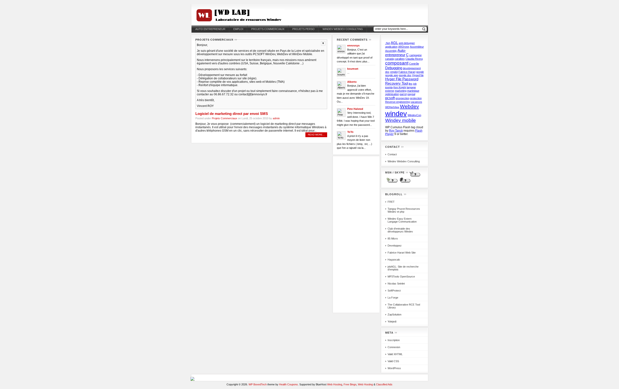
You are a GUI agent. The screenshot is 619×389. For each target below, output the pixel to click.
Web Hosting (334, 384)
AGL (394, 43)
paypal (411, 94)
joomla (389, 87)
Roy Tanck (396, 130)
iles (411, 83)
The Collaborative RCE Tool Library (404, 306)
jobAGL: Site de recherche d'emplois (403, 268)
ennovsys (353, 45)
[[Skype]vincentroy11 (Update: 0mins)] (391, 182)
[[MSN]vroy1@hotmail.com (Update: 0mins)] (414, 176)
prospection (402, 98)
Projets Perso (303, 29)
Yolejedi (392, 321)
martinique (413, 90)
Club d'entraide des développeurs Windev (400, 230)
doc (387, 71)
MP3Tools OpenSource (401, 276)
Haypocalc (394, 259)
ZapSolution (394, 314)
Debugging (393, 68)
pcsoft (390, 98)
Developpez (395, 245)
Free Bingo (350, 384)
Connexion (394, 347)
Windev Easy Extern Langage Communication (402, 220)
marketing (400, 90)
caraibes (400, 58)
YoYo (350, 131)
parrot (403, 94)
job (415, 83)
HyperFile (418, 75)
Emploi (238, 29)
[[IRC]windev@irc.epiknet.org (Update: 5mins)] (404, 182)
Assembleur (417, 46)
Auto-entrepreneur (395, 52)
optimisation (392, 94)
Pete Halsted (355, 108)
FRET (391, 201)
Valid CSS (393, 361)
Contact (392, 154)
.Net (387, 43)
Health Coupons (288, 384)
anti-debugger (407, 43)
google (420, 71)
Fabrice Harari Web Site (402, 252)
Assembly (391, 50)
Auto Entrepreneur (210, 29)
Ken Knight (399, 87)
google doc (405, 75)
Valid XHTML (395, 354)
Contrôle (414, 63)
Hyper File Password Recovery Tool (401, 81)
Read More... (316, 134)
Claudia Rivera (414, 58)
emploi (394, 71)
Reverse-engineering (397, 101)
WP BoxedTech (258, 384)
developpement (412, 68)
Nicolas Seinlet (396, 283)
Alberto (352, 81)
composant (396, 63)
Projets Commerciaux (267, 29)
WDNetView (392, 107)
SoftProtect (394, 290)
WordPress (394, 368)
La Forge (393, 297)
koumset (352, 68)
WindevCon (414, 115)
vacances (416, 101)
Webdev (409, 106)
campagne (415, 55)
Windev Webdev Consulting (343, 29)
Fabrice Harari (406, 71)
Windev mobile (400, 120)
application (391, 46)
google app (391, 75)
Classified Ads (384, 384)
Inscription (394, 340)
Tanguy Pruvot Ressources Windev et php (404, 210)
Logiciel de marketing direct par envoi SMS (231, 114)
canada (389, 58)
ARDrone (403, 46)
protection (416, 98)
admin (276, 118)
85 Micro (393, 238)
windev (396, 114)
